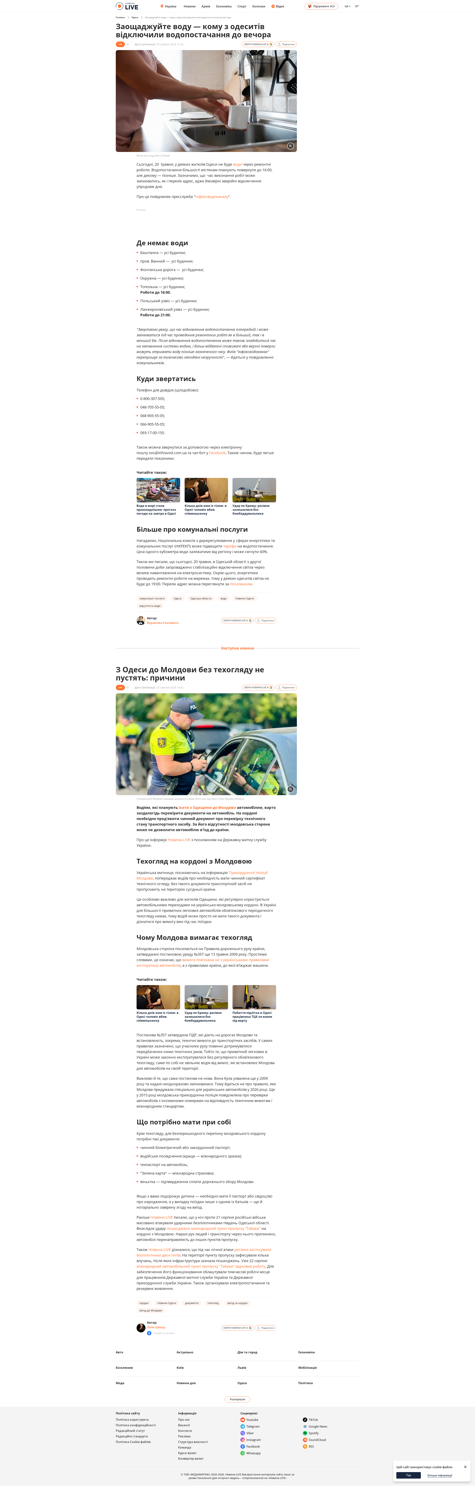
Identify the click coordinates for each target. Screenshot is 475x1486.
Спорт (242, 6)
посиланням (241, 583)
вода (224, 598)
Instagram (253, 1440)
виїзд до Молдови (151, 1310)
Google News (318, 1426)
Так (408, 1475)
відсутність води (150, 606)
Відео (280, 6)
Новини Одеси (244, 598)
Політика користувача (132, 1420)
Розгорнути (237, 1399)
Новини (190, 6)
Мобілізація (307, 1368)
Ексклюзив (124, 1368)
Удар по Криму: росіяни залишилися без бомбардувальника (251, 510)
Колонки (258, 6)
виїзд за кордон (237, 1303)
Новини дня (186, 1383)
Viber (250, 1433)
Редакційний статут (130, 1431)
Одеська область (201, 598)
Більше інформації (440, 1475)
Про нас (184, 1420)
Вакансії (184, 1425)
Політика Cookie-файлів (133, 1442)
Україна (170, 6)
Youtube (252, 1420)
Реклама (184, 1436)
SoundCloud (317, 1440)
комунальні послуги (152, 598)
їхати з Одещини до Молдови (207, 807)
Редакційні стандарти (132, 1436)
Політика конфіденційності (136, 1425)
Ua (346, 6)
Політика (305, 1383)
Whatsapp (253, 1453)
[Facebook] (149, 1333)
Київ (180, 1368)
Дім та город (247, 1352)
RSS (311, 1446)
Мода (120, 1383)
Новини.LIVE (179, 839)
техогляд (213, 1303)
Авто (119, 1352)
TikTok (313, 1420)
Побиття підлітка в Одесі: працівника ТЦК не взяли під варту (252, 1017)
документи (192, 1303)
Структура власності (193, 1442)
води (237, 164)
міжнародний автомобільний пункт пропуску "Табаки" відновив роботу (201, 1266)
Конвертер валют (191, 1459)
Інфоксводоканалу (211, 196)
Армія (206, 6)
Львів (242, 1368)
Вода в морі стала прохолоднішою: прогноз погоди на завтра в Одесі (156, 510)
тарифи (230, 546)
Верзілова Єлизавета (162, 623)
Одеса (135, 17)
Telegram (253, 1426)
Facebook (217, 452)
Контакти (185, 1431)
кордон (144, 1303)
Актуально (185, 1352)
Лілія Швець (156, 1327)
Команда (184, 1447)
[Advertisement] (204, 221)
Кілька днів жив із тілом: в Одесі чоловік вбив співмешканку (206, 510)
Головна (120, 17)
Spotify (314, 1433)
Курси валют (187, 1453)
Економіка (224, 6)
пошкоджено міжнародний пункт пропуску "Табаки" (214, 1228)
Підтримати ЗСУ (324, 6)
